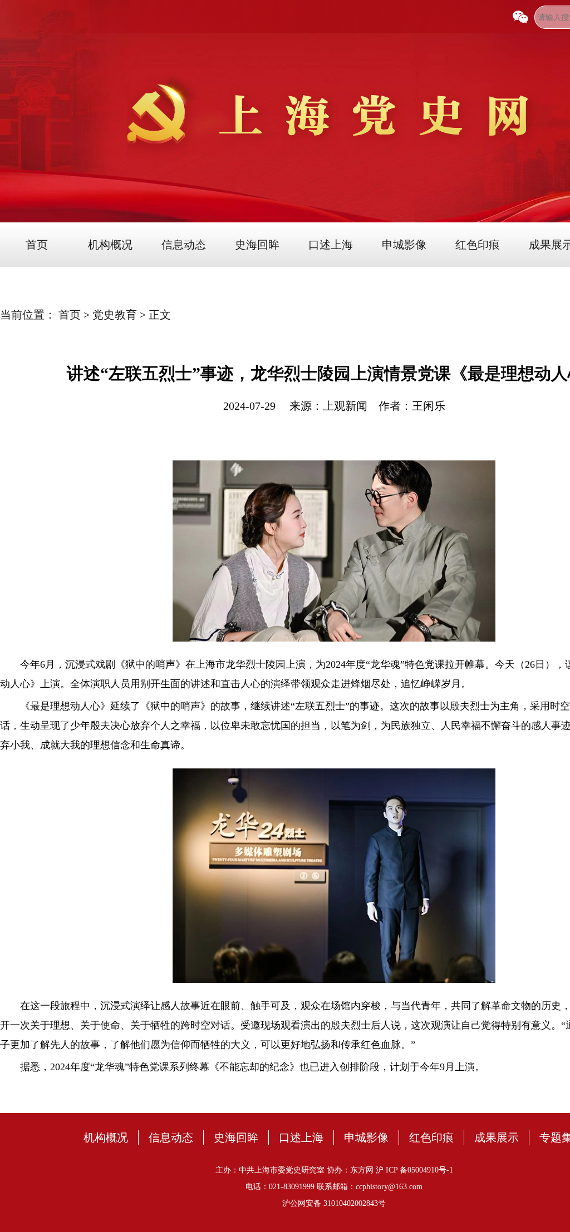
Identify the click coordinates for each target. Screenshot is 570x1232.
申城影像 (404, 245)
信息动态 (183, 245)
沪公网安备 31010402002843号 (334, 1203)
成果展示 (496, 1137)
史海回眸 (257, 245)
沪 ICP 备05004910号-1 (414, 1170)
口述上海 (330, 245)
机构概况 (110, 245)
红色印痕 (477, 245)
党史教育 (116, 315)
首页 (37, 245)
